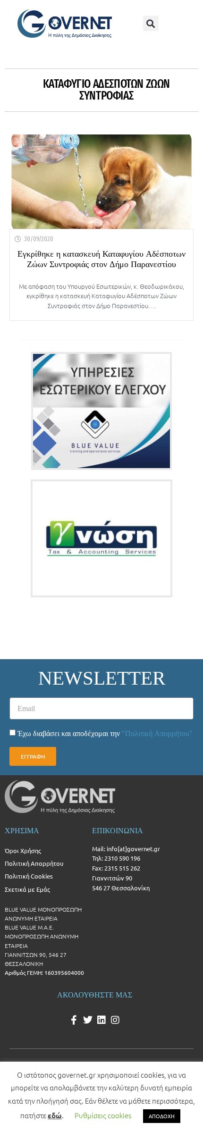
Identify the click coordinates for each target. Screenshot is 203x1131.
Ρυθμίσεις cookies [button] (103, 1115)
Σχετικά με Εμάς (27, 889)
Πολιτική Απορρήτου (34, 863)
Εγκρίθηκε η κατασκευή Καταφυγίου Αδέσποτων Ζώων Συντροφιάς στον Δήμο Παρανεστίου (101, 259)
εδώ (55, 1115)
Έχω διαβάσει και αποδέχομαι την (105, 733)
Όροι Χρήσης (23, 850)
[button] (151, 23)
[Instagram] (115, 1020)
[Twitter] (88, 1020)
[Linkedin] (101, 1020)
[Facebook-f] (74, 1020)
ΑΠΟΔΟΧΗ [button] (162, 1116)
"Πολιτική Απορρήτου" (157, 733)
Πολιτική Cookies (29, 876)
